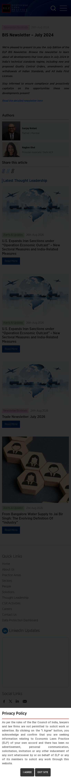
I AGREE (27, 772)
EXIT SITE (43, 772)
